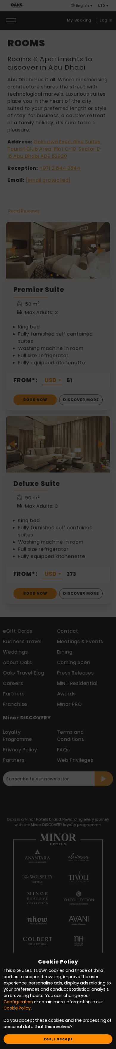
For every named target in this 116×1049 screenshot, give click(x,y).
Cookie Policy (17, 1008)
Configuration (18, 1002)
